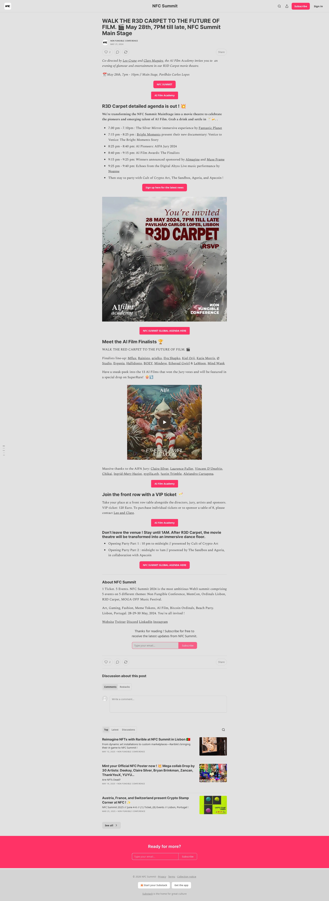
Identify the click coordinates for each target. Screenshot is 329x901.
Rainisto (144, 358)
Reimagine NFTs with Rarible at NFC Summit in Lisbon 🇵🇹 (146, 739)
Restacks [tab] (125, 686)
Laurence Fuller (181, 468)
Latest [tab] (115, 729)
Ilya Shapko (171, 358)
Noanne (113, 171)
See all (109, 825)
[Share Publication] (286, 6)
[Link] (97, 106)
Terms (171, 876)
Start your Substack (155, 885)
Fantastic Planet (210, 128)
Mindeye (160, 363)
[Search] (279, 6)
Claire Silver (159, 468)
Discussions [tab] (128, 729)
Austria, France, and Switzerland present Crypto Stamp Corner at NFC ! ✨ (145, 800)
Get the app (181, 885)
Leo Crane (130, 60)
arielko (157, 358)
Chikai (107, 473)
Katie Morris (206, 358)
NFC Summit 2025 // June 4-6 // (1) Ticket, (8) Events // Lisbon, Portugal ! (145, 807)
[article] (164, 748)
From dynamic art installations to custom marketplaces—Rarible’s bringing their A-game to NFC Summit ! (146, 745)
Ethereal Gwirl (179, 363)
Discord (132, 621)
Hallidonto (134, 363)
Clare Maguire (153, 60)
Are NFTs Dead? (111, 779)
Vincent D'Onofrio (208, 468)
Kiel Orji (188, 358)
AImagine (193, 159)
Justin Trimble (171, 473)
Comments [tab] (110, 686)
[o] (164, 422)
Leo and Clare (124, 512)
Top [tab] (106, 729)
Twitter (120, 621)
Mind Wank (216, 363)
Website (108, 621)
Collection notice (186, 876)
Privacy (162, 876)
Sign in (318, 6)
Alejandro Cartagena (198, 473)
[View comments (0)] (117, 52)
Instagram (160, 621)
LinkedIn (145, 621)
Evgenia (119, 363)
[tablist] (117, 686)
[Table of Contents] (3, 450)
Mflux (132, 358)
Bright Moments (149, 134)
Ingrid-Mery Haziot (128, 473)
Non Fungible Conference (124, 41)
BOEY (148, 363)
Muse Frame (215, 159)
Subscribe (300, 6)
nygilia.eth (151, 473)
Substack (147, 893)
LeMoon (200, 363)
